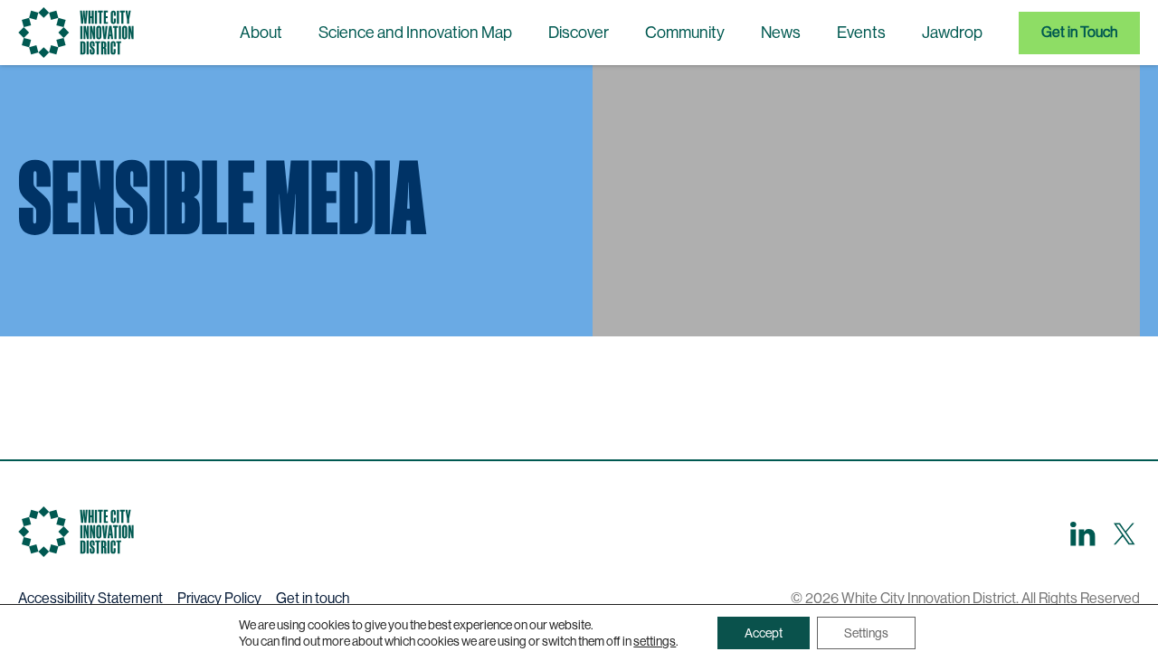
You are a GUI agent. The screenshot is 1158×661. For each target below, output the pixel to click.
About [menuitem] (261, 33)
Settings (866, 633)
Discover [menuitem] (578, 33)
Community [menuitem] (685, 33)
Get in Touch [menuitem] (1079, 32)
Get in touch (312, 598)
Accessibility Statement (90, 598)
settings (654, 641)
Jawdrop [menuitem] (952, 33)
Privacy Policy (219, 598)
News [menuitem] (781, 33)
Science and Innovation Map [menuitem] (415, 33)
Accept (764, 633)
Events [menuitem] (861, 33)
